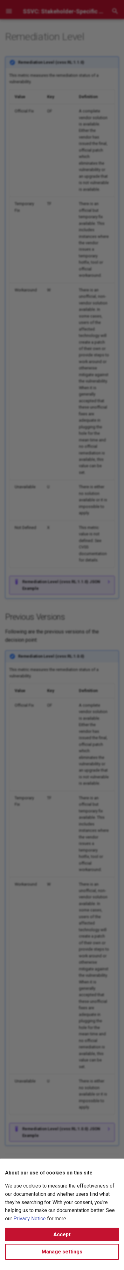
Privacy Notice (29, 1219)
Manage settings (62, 1252)
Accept (62, 1234)
